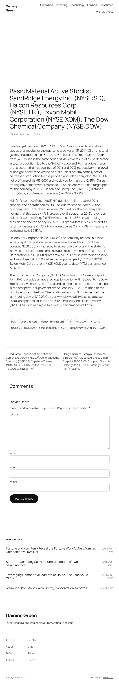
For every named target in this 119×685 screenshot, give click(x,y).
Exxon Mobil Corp (28, 321)
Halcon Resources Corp (52, 321)
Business (38, 134)
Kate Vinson (25, 134)
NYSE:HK (95, 321)
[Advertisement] (59, 49)
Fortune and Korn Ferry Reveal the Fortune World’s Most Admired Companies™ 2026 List (51, 550)
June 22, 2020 (106, 588)
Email (13, 467)
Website (13, 481)
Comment (15, 414)
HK (70, 321)
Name (13, 453)
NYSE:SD (15, 327)
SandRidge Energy (48, 327)
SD (62, 327)
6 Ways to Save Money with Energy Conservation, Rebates (46, 588)
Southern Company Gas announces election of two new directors (42, 563)
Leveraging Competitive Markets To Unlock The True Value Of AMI (47, 576)
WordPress (108, 677)
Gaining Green (11, 8)
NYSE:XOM (29, 327)
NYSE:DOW (81, 321)
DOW (13, 321)
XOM (102, 327)
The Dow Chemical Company (82, 327)
